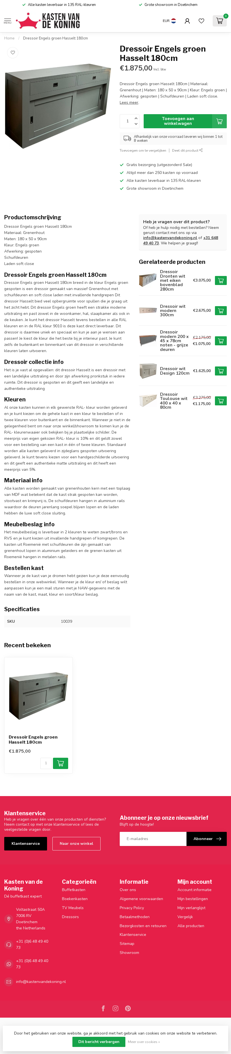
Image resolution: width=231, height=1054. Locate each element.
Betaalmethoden (135, 917)
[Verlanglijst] (201, 20)
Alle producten (190, 926)
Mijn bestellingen (192, 898)
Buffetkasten (73, 889)
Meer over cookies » (144, 1041)
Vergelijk (185, 917)
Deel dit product (185, 150)
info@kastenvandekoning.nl (170, 237)
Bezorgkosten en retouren (143, 926)
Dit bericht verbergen (98, 1041)
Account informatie (194, 889)
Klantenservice (26, 843)
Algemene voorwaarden (141, 898)
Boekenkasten (75, 898)
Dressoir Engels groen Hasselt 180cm (55, 38)
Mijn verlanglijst (191, 908)
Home (9, 38)
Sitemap (127, 943)
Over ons (128, 889)
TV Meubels (73, 908)
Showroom (129, 952)
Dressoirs (70, 917)
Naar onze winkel (76, 843)
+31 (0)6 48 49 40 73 (32, 944)
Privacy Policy (132, 908)
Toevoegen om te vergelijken (143, 150)
